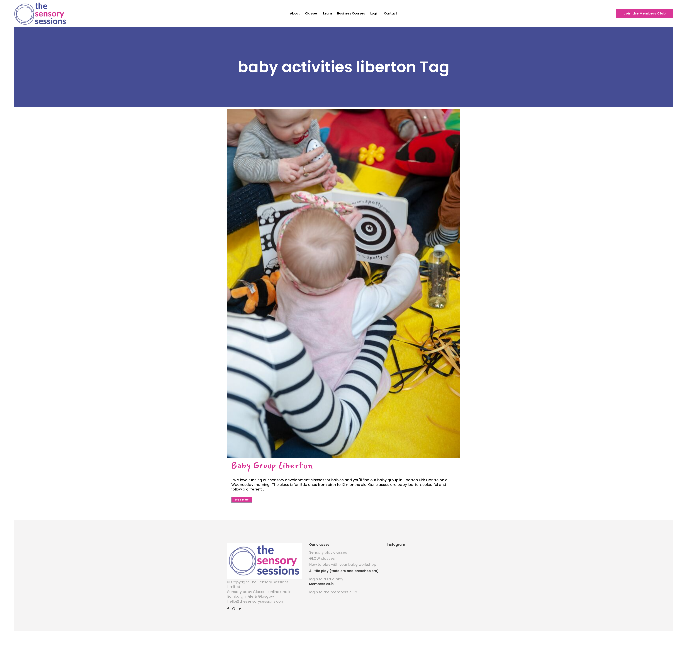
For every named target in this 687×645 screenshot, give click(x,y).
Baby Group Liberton (272, 465)
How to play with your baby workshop (342, 564)
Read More (242, 499)
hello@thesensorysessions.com (255, 601)
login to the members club (333, 592)
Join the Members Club (645, 13)
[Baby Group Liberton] (343, 283)
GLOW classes (322, 558)
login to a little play (326, 579)
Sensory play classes (328, 552)
